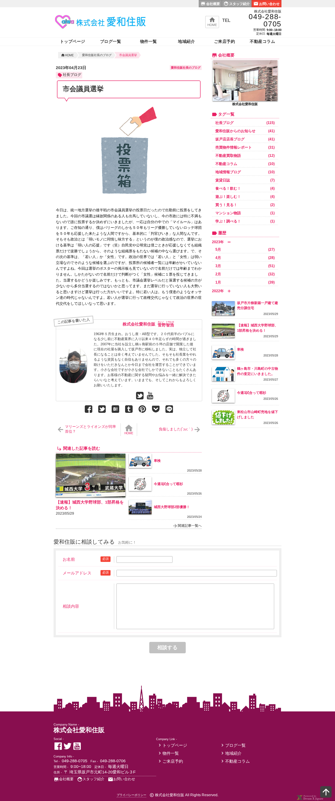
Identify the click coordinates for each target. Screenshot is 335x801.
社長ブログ (72, 75)
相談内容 (71, 606)
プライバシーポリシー (131, 795)
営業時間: (259, 29)
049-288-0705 (74, 761)
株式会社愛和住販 (139, 324)
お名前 (69, 559)
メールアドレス (77, 573)
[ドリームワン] (310, 799)
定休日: (261, 33)
